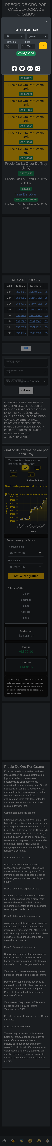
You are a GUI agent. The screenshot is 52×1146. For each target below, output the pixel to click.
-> (42, 45)
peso (27, 42)
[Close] (47, 21)
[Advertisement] (27, 60)
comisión (11, 42)
